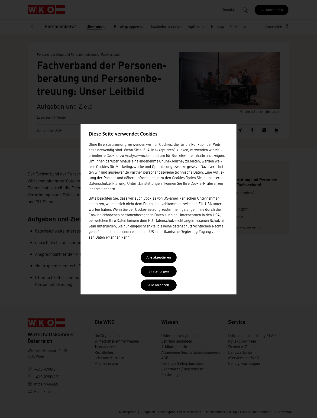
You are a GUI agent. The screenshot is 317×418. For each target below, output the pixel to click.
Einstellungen (159, 271)
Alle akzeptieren (158, 258)
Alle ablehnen (158, 285)
